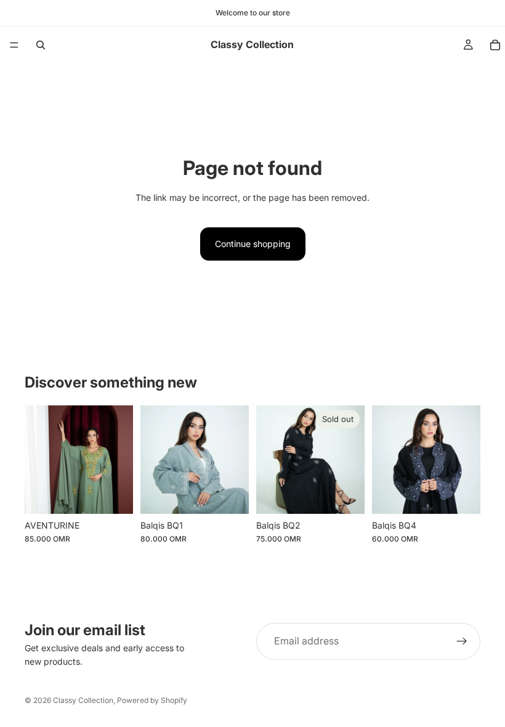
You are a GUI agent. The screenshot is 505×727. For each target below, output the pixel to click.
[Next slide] (235, 459)
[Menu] (14, 45)
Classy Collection (83, 700)
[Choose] (114, 495)
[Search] (40, 45)
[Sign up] (462, 641)
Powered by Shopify (152, 700)
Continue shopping (253, 243)
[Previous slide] (154, 459)
